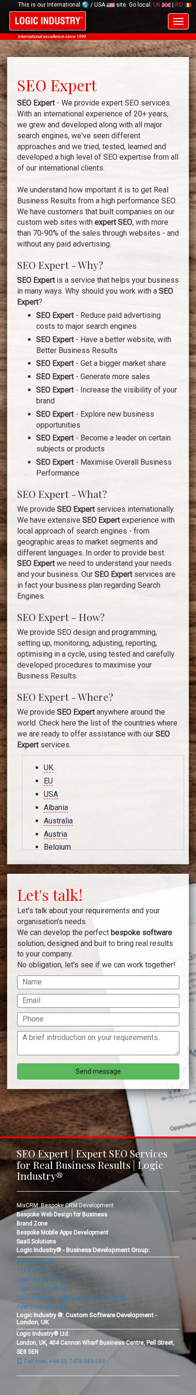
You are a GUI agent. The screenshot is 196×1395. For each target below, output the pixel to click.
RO (180, 4)
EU (48, 780)
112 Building (33, 1270)
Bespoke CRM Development (77, 1205)
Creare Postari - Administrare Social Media (72, 1298)
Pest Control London (43, 1307)
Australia (58, 820)
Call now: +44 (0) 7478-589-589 (63, 1361)
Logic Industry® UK (42, 1279)
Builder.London (36, 1261)
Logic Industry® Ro (42, 1288)
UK (157, 4)
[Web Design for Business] (47, 21)
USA (51, 794)
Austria (55, 834)
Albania (56, 807)
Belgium (57, 846)
